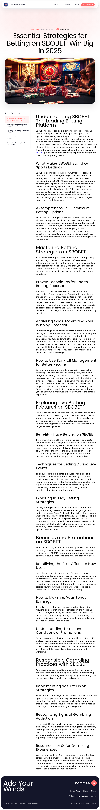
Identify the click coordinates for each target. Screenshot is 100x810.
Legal (94, 803)
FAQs (93, 791)
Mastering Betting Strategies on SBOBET (17, 125)
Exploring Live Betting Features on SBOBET (18, 131)
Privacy (81, 803)
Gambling (35, 29)
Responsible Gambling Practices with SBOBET (17, 144)
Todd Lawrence (64, 29)
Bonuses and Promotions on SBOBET (16, 138)
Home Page (75, 791)
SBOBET (40, 153)
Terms (88, 803)
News (85, 791)
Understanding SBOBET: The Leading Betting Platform (16, 119)
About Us (74, 803)
